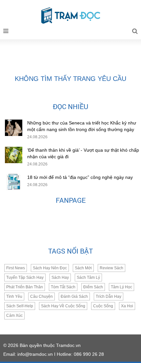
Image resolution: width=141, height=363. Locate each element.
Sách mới (83, 268)
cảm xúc (14, 315)
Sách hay (60, 277)
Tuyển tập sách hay (25, 277)
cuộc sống (103, 306)
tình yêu (14, 296)
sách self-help (19, 306)
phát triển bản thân (24, 287)
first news (15, 268)
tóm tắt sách (63, 287)
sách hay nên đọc (50, 268)
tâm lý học (121, 287)
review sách (111, 268)
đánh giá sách (74, 296)
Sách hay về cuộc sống (63, 306)
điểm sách (93, 287)
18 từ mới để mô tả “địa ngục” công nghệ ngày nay (80, 177)
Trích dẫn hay (108, 296)
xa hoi (127, 306)
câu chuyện (41, 296)
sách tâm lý (88, 277)
